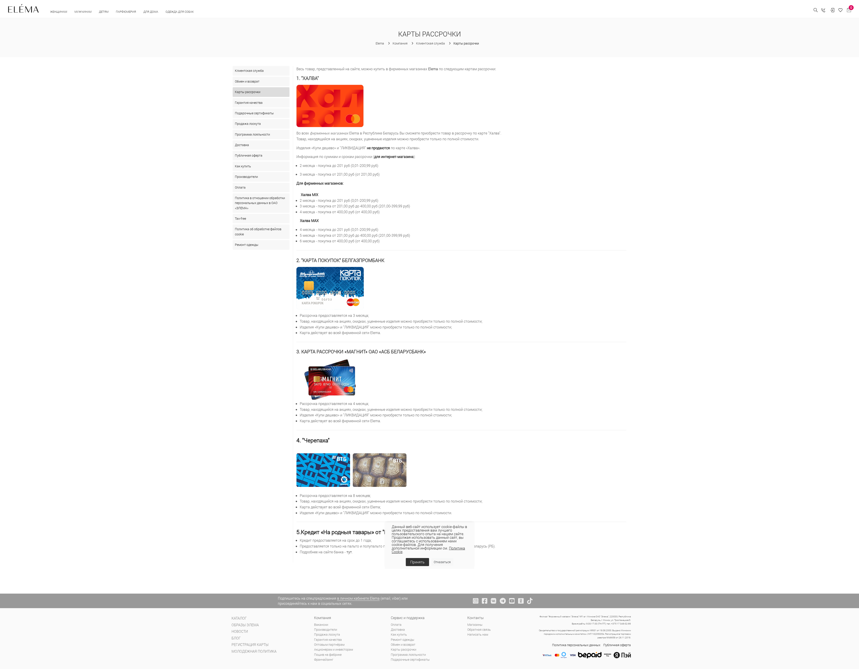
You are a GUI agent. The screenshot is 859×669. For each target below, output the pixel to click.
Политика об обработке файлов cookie (258, 231)
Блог (236, 638)
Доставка (242, 145)
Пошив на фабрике (328, 654)
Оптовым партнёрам (329, 644)
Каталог (239, 618)
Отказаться (442, 562)
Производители (246, 177)
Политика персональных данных (576, 645)
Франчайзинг (323, 659)
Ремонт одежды (246, 245)
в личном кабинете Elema (358, 598)
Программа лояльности (252, 134)
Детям (104, 12)
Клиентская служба (249, 70)
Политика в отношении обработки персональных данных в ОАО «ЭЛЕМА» (260, 203)
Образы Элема (245, 624)
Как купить (243, 166)
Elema (433, 68)
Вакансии (321, 624)
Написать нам (477, 634)
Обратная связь (479, 629)
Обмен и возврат (247, 81)
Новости (240, 631)
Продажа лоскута (248, 123)
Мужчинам (83, 12)
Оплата (240, 187)
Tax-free (240, 218)
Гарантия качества (249, 102)
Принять (417, 562)
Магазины (475, 624)
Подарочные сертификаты (254, 113)
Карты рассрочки (247, 92)
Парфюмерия (126, 12)
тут (349, 552)
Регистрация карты (250, 644)
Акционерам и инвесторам (333, 649)
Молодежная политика (254, 651)
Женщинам (59, 12)
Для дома (151, 12)
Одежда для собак (180, 12)
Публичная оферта (248, 155)
